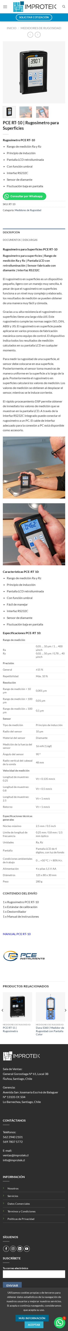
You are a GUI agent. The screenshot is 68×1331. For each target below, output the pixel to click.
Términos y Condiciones (22, 1211)
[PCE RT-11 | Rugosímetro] (17, 1006)
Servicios (13, 1196)
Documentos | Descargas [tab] (20, 239)
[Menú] (5, 6)
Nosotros (13, 1188)
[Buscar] (63, 6)
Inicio (11, 28)
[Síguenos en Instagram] (13, 1249)
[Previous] (8, 72)
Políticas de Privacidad (21, 1218)
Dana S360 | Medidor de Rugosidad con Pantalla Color (50, 1031)
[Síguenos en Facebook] (6, 1249)
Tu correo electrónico (15, 1268)
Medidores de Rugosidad (41, 28)
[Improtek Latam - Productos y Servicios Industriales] (34, 6)
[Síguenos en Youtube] (27, 1249)
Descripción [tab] (11, 232)
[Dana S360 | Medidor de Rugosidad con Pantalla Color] (50, 1006)
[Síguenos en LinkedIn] (20, 1249)
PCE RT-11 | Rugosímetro (10, 1029)
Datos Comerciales (19, 1203)
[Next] (59, 72)
